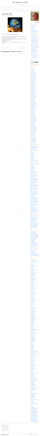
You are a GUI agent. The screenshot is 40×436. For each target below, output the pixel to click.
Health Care (33, 320)
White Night (32, 155)
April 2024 (33, 85)
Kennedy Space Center (35, 329)
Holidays (32, 322)
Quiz (32, 370)
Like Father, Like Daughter (34, 30)
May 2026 (33, 71)
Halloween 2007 (34, 319)
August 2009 (33, 121)
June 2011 (33, 112)
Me (31, 342)
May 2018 (33, 93)
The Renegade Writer (34, 417)
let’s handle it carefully (14, 34)
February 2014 (33, 109)
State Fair (32, 383)
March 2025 (33, 81)
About (32, 264)
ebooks (32, 297)
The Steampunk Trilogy (34, 167)
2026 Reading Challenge (34, 48)
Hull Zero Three (33, 168)
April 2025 (33, 80)
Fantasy (32, 304)
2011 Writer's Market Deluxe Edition (34, 262)
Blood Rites (32, 158)
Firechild (32, 169)
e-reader (32, 296)
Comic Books (33, 288)
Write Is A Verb (33, 239)
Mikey (32, 345)
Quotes (32, 371)
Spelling (32, 382)
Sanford (32, 375)
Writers (32, 401)
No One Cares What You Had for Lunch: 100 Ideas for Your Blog (35, 194)
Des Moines (33, 292)
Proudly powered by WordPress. (34, 434)
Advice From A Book (34, 33)
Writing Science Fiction (34, 225)
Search (32, 377)
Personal (32, 363)
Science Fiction (33, 376)
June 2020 (33, 90)
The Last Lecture (33, 240)
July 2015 (33, 98)
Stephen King (33, 384)
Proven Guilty (33, 156)
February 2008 (33, 137)
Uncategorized (33, 393)
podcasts (32, 366)
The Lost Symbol (33, 196)
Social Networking (34, 379)
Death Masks (32, 159)
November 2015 (33, 96)
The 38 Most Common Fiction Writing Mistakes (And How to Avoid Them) (34, 224)
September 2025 (34, 77)
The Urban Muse (34, 413)
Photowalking (33, 365)
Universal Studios (34, 394)
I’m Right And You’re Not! (24, 10)
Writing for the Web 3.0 (34, 238)
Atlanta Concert (34, 270)
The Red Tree (32, 206)
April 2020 (33, 91)
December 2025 (33, 74)
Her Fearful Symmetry (34, 199)
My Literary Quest (34, 416)
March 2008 (33, 136)
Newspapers (33, 356)
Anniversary (33, 266)
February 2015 (33, 102)
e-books (32, 295)
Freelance (32, 310)
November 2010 (33, 117)
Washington (33, 395)
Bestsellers (33, 274)
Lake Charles (33, 332)
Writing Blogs (33, 402)
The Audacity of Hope (34, 174)
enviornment (17, 42)
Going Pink (33, 313)
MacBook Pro (33, 338)
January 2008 (33, 138)
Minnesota (33, 346)
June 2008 (33, 134)
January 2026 (33, 73)
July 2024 (33, 83)
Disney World (33, 293)
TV (31, 391)
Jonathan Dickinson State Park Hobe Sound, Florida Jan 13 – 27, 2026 (35, 51)
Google (32, 314)
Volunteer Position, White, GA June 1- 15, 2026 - (34, 37)
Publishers (33, 368)
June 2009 (33, 123)
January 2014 (33, 110)
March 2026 (33, 72)
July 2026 (33, 69)
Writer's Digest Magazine (33, 410)
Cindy (32, 287)
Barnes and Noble (34, 272)
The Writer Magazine (34, 408)
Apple (32, 267)
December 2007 (33, 139)
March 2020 (33, 92)
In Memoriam (33, 326)
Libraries (32, 335)
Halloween (33, 318)
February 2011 (33, 114)
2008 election (33, 260)
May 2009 (33, 124)
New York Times (34, 354)
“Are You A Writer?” (5, 10)
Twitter (32, 392)
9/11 (32, 263)
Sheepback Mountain (34, 378)
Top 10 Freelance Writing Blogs (34, 389)
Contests (32, 290)
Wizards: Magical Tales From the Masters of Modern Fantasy (35, 148)
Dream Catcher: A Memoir (34, 210)
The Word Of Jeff (20, 2)
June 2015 (33, 99)
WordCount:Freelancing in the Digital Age (35, 421)
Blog (32, 277)
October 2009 (33, 120)
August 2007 (33, 142)
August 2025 (33, 78)
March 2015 (33, 101)
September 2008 (34, 131)
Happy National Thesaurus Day (34, 53)
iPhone (32, 327)
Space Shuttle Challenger (33, 381)
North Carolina (33, 358)
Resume (12, 7)
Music (32, 348)
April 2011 (33, 113)
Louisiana (33, 337)
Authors (32, 271)
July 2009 (33, 122)
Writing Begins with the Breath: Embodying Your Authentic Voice (34, 186)
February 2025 (33, 82)
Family (32, 303)
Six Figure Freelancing (34, 218)
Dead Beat (32, 157)
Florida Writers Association (33, 308)
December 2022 (33, 88)
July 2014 (33, 107)
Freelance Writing (34, 311)
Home (3, 7)
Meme (32, 343)
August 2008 (33, 132)
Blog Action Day (34, 278)
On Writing (32, 241)
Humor (32, 325)
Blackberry (33, 276)
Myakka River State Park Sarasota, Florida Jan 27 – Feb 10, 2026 (34, 46)
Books (32, 280)
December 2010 (33, 116)
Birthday (32, 275)
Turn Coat (32, 153)
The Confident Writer (34, 197)
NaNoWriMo (33, 349)
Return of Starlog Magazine (34, 26)
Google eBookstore (34, 315)
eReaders (32, 301)
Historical (33, 321)
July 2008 (33, 133)
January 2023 (33, 87)
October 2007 (33, 141)
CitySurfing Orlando (34, 407)
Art (31, 268)
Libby (32, 334)
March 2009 (33, 126)
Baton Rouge (33, 273)
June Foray (33, 328)
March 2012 (33, 111)
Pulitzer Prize (33, 369)
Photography (33, 364)
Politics (32, 367)
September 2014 (34, 106)
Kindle (32, 331)
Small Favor (32, 154)
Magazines (33, 339)
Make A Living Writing (35, 412)
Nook (32, 357)
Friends (32, 312)
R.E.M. (32, 372)
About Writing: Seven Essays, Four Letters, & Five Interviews (35, 205)
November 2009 (33, 119)
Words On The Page (34, 414)
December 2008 (33, 128)
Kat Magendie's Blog (34, 415)
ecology (13, 42)
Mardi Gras (33, 340)
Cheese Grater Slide (34, 286)
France (32, 309)
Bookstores (33, 281)
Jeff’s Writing (7, 7)
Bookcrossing (33, 279)
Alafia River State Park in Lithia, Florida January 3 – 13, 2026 (35, 56)
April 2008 (33, 135)
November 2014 (33, 105)
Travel (32, 390)
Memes (32, 344)
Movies (32, 347)
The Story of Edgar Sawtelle (35, 160)
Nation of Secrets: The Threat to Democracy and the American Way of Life (35, 179)
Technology (33, 386)
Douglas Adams (33, 294)
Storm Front (32, 166)
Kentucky (32, 330)
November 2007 (33, 140)
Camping (32, 285)
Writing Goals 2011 (34, 403)
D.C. (32, 291)
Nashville (32, 350)
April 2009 (33, 125)
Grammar (32, 317)
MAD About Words (34, 411)
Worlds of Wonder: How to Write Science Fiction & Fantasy (34, 227)
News (32, 355)
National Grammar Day (35, 351)
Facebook (32, 302)
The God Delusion (33, 192)
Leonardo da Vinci (34, 333)
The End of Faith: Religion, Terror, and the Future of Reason (34, 189)
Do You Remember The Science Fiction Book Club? (35, 32)
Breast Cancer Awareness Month (34, 283)
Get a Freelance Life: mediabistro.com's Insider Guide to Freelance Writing (34, 235)
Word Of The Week (34, 397)
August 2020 (33, 89)
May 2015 (33, 100)
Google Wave (33, 316)
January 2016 (33, 95)
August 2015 (33, 97)
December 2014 (33, 104)
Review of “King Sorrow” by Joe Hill (34, 43)
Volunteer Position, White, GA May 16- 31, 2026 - (35, 42)
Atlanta (32, 269)
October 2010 (33, 118)
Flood (32, 306)
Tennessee (33, 387)
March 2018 (33, 94)
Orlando (32, 362)
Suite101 (32, 385)
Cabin (32, 284)
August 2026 (33, 68)
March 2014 (33, 108)
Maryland (32, 341)
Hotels (32, 324)
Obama (32, 361)
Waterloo (32, 396)
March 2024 (33, 86)
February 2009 (33, 127)
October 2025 (33, 76)
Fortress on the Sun (33, 152)
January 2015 (33, 103)
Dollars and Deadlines (34, 419)
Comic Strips (33, 289)
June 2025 (33, 79)
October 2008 (33, 130)
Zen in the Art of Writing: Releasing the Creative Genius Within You (34, 208)
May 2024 (33, 84)
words (32, 398)
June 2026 (33, 70)
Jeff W (4, 15)
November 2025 (33, 75)
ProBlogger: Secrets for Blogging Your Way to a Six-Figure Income (35, 176)
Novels (32, 359)
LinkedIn (32, 336)
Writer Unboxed (33, 418)
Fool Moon (32, 165)
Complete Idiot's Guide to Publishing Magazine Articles (34, 173)
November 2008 (33, 129)
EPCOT (32, 300)
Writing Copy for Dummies (34, 233)
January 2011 (33, 115)
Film (32, 305)
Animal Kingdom (34, 265)
